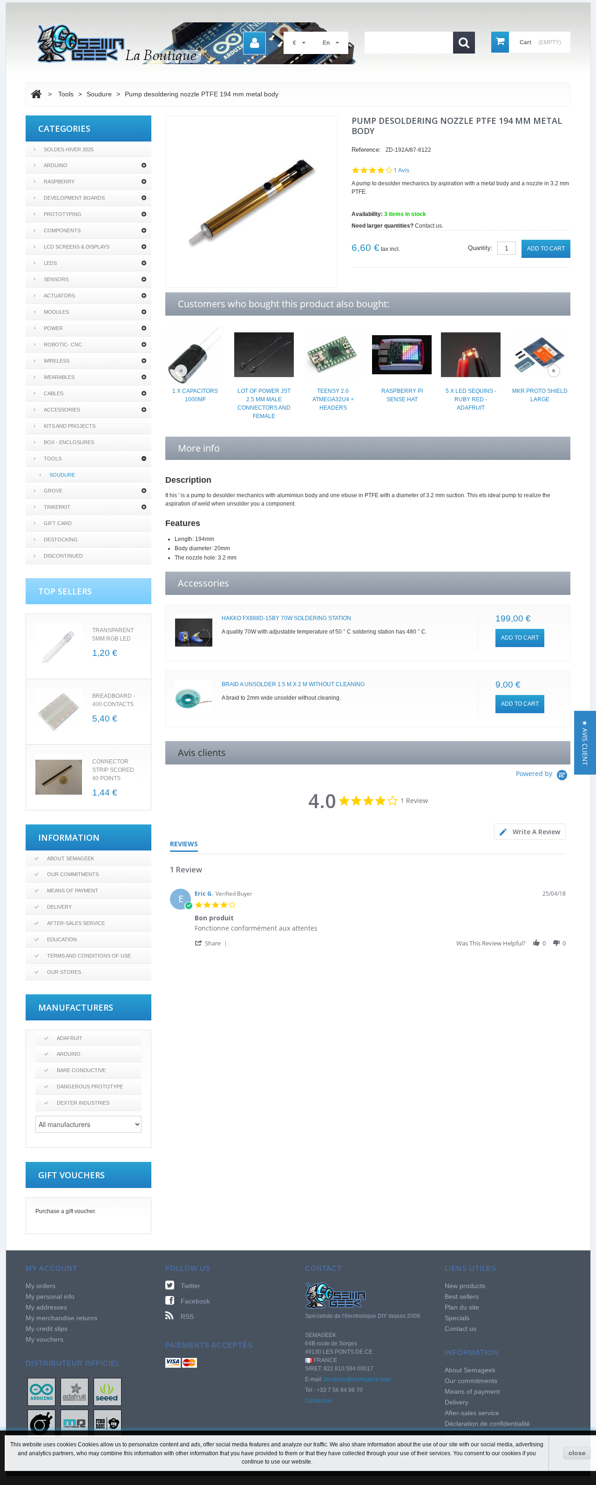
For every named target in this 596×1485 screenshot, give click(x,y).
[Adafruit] (74, 1391)
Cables (53, 393)
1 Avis (401, 170)
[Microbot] (74, 1423)
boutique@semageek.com (357, 1379)
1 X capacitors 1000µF (195, 395)
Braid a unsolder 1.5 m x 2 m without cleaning (293, 684)
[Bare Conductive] (41, 1423)
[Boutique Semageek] (200, 43)
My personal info (50, 1296)
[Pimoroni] (107, 1423)
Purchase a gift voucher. (65, 1211)
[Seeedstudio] (107, 1391)
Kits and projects (69, 426)
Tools (52, 458)
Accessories (62, 409)
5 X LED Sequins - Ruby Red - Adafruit (471, 399)
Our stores (64, 972)
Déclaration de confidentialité (487, 1423)
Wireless (56, 361)
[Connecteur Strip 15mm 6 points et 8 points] (58, 777)
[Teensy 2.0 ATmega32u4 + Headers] (333, 354)
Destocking (61, 539)
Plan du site (462, 1307)
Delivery (59, 907)
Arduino (56, 165)
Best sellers (462, 1296)
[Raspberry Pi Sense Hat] (402, 354)
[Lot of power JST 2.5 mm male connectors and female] (264, 354)
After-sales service (76, 923)
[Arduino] (41, 1391)
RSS (187, 1316)
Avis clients (202, 752)
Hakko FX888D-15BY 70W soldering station (286, 618)
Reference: (366, 149)
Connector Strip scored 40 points (113, 770)
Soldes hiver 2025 (69, 149)
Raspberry (59, 181)
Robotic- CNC (63, 344)
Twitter (190, 1285)
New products (465, 1285)
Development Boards (74, 198)
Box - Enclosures (69, 442)
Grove (53, 490)
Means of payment (72, 890)
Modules (56, 312)
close (577, 1453)
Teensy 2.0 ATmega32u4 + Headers (333, 399)
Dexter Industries (83, 1103)
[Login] (254, 43)
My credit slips (47, 1328)
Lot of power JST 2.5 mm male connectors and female (264, 403)
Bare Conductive (81, 1070)
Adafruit (69, 1038)
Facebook (195, 1301)
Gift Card (58, 523)
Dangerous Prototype (90, 1086)
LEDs (50, 263)
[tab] (530, 832)
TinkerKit (57, 507)
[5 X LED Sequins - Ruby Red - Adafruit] (471, 354)
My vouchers (44, 1339)
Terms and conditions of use (89, 955)
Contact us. (429, 226)
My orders (40, 1285)
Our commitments (73, 874)
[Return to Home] (36, 94)
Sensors (56, 279)
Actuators (59, 295)
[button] (212, 942)
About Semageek (70, 858)
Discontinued (63, 556)
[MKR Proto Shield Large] (539, 354)
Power (53, 328)
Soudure (62, 475)
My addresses (46, 1307)
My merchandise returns (61, 1318)
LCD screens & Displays (76, 247)
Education (62, 939)
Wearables (59, 377)
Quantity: (480, 247)
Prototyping (62, 214)
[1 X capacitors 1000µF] (195, 354)
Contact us (318, 1400)
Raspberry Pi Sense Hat (402, 395)
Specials (457, 1318)
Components (62, 230)
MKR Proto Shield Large (540, 395)
